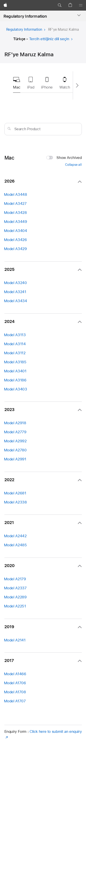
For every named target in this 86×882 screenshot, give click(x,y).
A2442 (15, 536)
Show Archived (69, 157)
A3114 (15, 344)
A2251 (15, 606)
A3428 (15, 212)
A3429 (15, 249)
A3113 (15, 335)
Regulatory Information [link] (25, 16)
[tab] (30, 82)
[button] (59, 5)
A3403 (15, 389)
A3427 (15, 203)
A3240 (15, 283)
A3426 (15, 239)
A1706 (15, 683)
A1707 (15, 701)
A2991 (15, 459)
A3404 (15, 230)
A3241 (15, 292)
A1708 (15, 692)
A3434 (15, 301)
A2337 (15, 588)
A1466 (15, 674)
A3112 (15, 353)
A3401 (15, 371)
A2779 (15, 432)
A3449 (15, 221)
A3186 (15, 380)
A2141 (15, 640)
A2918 (15, 423)
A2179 (15, 579)
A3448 (15, 194)
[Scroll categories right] (76, 85)
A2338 (15, 502)
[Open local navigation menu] (79, 15)
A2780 (15, 450)
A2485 (15, 545)
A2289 (15, 597)
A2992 (15, 441)
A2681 (15, 493)
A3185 (15, 362)
